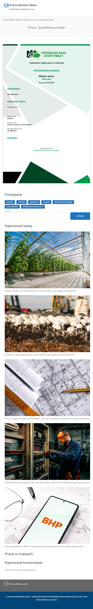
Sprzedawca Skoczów (33, 207)
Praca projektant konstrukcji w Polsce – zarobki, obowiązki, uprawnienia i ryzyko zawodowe (47, 418)
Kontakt (53, 600)
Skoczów (34, 202)
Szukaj (7, 211)
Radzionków (12, 207)
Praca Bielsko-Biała (11, 20)
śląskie (46, 202)
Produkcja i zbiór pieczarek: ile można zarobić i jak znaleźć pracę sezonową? (39, 355)
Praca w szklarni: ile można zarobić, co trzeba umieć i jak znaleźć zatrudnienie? (40, 291)
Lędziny (9, 202)
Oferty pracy (28, 20)
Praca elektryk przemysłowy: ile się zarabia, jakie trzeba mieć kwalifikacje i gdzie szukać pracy (47, 482)
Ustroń (21, 202)
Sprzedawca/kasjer (63, 202)
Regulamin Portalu (69, 597)
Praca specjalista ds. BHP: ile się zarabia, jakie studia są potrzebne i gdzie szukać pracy (44, 546)
